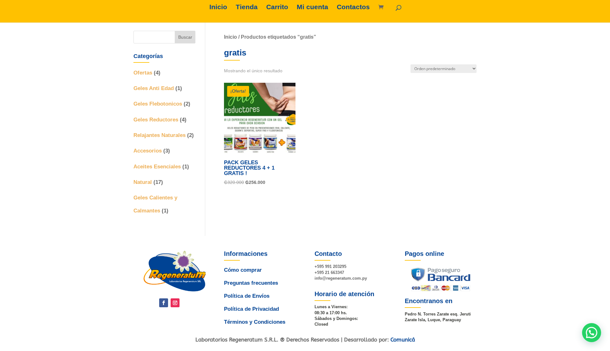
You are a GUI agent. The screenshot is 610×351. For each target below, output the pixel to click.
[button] (591, 332)
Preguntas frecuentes (251, 283)
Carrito (277, 7)
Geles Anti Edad (153, 88)
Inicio (218, 7)
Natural (142, 182)
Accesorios (147, 151)
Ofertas (142, 73)
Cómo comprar (243, 270)
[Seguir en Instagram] (175, 302)
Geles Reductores (155, 120)
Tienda (247, 7)
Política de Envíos (246, 296)
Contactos (353, 7)
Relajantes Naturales (159, 135)
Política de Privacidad (251, 309)
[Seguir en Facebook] (163, 302)
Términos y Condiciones (254, 322)
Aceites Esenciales (157, 167)
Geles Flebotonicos (157, 104)
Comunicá (402, 339)
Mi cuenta (312, 7)
